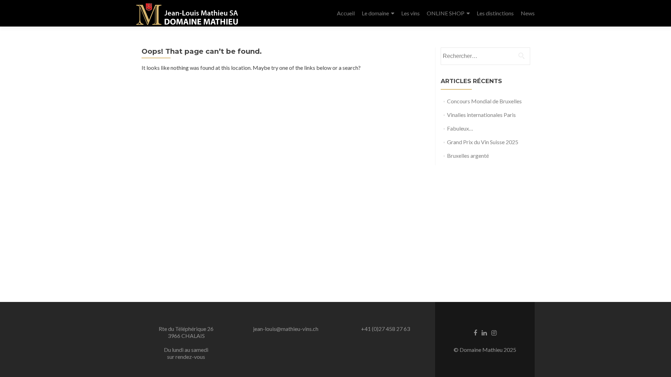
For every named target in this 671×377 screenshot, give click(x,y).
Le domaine (375, 13)
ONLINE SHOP (445, 13)
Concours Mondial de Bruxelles (484, 101)
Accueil (346, 13)
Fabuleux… (460, 128)
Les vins (410, 13)
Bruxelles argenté (468, 155)
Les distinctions (495, 13)
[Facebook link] (475, 332)
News (528, 13)
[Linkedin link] (484, 332)
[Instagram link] (494, 332)
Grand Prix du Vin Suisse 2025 (482, 142)
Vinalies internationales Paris (481, 114)
